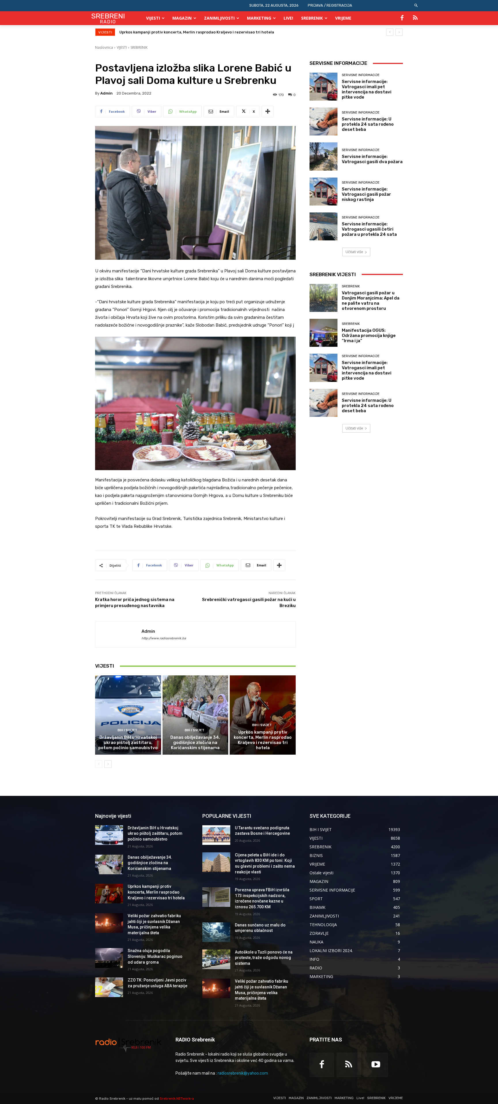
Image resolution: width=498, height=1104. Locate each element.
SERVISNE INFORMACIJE (361, 75)
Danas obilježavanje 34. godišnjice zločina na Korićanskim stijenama (195, 742)
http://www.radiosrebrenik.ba (164, 638)
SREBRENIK (139, 47)
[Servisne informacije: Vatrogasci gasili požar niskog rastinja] (323, 192)
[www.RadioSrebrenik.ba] (128, 1045)
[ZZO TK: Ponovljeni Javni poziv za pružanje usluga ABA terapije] (109, 987)
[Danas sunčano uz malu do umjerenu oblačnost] (216, 932)
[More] (268, 111)
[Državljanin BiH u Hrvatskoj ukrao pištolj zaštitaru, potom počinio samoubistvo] (128, 714)
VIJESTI (122, 47)
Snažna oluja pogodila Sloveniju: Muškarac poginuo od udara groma (155, 956)
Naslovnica (104, 47)
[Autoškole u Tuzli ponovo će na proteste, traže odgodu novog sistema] (216, 959)
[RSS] (415, 18)
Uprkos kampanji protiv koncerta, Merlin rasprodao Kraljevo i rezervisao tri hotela (263, 740)
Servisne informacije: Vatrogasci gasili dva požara (372, 159)
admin (106, 93)
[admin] (118, 634)
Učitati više (354, 251)
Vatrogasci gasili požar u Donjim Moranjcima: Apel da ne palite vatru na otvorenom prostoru (370, 300)
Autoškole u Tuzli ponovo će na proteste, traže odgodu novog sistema (264, 958)
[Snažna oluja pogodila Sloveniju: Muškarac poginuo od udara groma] (109, 958)
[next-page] (108, 764)
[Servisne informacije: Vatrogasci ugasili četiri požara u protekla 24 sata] (323, 226)
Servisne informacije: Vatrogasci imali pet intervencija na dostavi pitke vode (366, 89)
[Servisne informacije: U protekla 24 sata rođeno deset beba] (323, 121)
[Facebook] (402, 18)
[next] (399, 32)
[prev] (389, 32)
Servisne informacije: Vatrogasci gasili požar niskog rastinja (366, 194)
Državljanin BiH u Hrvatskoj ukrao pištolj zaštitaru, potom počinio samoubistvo (128, 742)
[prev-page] (98, 764)
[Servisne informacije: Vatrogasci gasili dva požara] (323, 156)
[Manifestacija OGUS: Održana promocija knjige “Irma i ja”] (323, 333)
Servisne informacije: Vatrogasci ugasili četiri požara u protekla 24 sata (369, 229)
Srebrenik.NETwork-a (177, 1099)
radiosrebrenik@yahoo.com (243, 1073)
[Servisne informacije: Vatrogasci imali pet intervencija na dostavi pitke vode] (323, 87)
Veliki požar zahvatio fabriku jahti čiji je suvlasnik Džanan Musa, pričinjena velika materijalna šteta (213, 32)
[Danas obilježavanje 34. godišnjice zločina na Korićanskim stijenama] (196, 714)
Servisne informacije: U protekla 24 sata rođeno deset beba (368, 124)
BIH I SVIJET (127, 730)
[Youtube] (376, 1065)
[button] (416, 5)
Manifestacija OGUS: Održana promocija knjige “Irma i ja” (369, 335)
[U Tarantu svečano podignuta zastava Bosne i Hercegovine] (216, 835)
